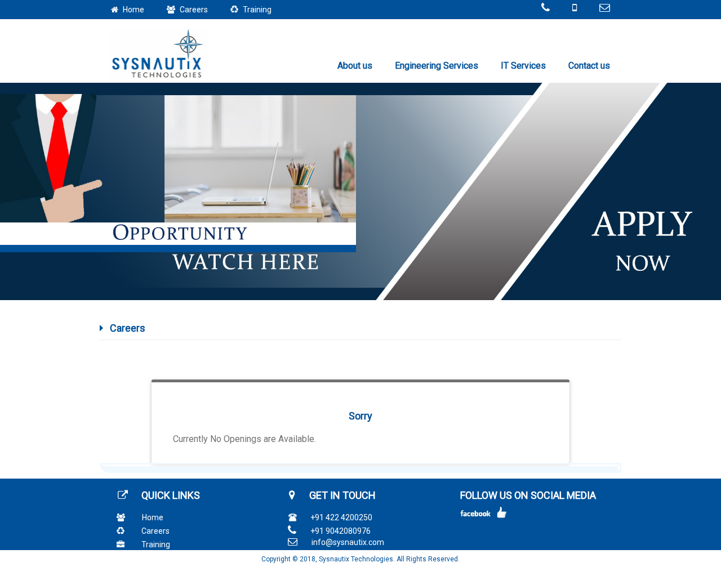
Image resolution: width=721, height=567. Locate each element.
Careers (155, 530)
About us (354, 65)
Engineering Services (436, 65)
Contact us (589, 65)
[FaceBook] (481, 516)
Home (152, 517)
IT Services (523, 65)
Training (155, 544)
